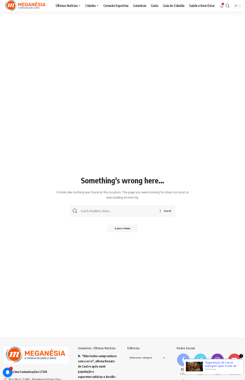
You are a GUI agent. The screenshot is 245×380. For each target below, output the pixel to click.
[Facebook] (183, 365)
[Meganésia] (26, 6)
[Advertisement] (122, 41)
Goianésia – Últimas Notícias (97, 348)
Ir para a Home (122, 228)
